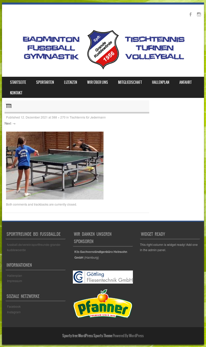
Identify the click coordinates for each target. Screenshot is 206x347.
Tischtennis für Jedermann (88, 117)
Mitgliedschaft (130, 82)
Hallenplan (160, 82)
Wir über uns (97, 82)
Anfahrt (185, 82)
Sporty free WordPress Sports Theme (87, 335)
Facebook (14, 306)
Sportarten (45, 82)
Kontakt (16, 93)
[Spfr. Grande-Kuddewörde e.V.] (103, 69)
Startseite (18, 82)
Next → (10, 123)
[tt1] (55, 198)
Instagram (14, 312)
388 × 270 (59, 117)
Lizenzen (70, 82)
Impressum (14, 281)
